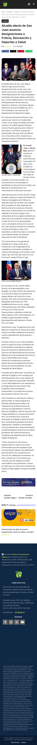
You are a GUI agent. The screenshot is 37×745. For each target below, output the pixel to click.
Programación (9, 647)
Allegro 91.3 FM (9, 640)
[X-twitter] (16, 622)
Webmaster (29, 739)
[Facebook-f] (5, 622)
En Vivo (6, 636)
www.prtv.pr (6, 535)
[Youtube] (22, 622)
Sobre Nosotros (15, 742)
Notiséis (9, 12)
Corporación (8, 655)
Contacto (23, 742)
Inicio (3, 12)
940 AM (6, 644)
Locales (16, 12)
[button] (33, 4)
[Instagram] (10, 622)
